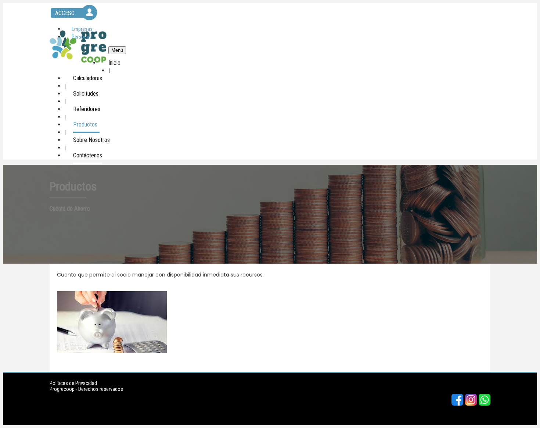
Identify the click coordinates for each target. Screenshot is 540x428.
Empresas (82, 29)
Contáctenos (87, 155)
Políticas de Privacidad (73, 383)
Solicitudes (85, 93)
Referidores (86, 109)
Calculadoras (87, 78)
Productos (85, 124)
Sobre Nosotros (91, 139)
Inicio (114, 62)
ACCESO (65, 13)
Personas (82, 37)
